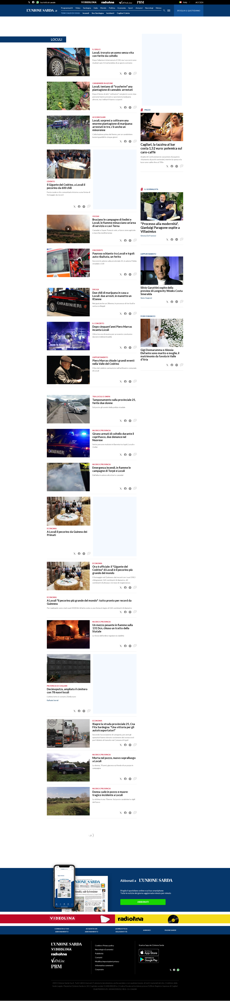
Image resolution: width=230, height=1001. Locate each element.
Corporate (99, 969)
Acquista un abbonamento (91, 930)
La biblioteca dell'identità (121, 930)
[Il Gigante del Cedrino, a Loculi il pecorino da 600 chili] (68, 164)
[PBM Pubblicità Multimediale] (140, 2)
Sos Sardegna (98, 13)
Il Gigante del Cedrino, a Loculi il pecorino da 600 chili (66, 186)
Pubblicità (99, 953)
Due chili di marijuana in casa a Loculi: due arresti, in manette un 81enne (112, 296)
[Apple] (159, 952)
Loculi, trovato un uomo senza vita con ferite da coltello (113, 54)
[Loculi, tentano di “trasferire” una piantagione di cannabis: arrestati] (68, 96)
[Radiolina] (107, 2)
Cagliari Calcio (123, 13)
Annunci (139, 8)
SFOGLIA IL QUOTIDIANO (188, 10)
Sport (130, 8)
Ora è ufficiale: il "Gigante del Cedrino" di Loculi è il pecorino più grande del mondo (112, 570)
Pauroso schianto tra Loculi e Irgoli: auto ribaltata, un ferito (113, 255)
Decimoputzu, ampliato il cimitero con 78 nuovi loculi (67, 690)
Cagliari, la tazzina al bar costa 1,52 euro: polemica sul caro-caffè (161, 148)
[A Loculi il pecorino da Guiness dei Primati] (68, 511)
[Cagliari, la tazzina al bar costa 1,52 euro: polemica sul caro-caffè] (162, 127)
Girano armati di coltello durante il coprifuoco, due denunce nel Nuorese (113, 437)
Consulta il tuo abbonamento (62, 930)
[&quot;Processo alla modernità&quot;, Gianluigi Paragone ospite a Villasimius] (162, 206)
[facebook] (33, 2)
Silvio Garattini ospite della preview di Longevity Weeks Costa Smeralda (162, 291)
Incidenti (110, 13)
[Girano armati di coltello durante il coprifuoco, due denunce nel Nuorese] (68, 443)
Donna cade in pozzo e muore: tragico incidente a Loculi (110, 793)
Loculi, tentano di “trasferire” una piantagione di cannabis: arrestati (112, 88)
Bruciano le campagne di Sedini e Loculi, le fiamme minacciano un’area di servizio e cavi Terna (114, 222)
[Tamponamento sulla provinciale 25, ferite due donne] (68, 409)
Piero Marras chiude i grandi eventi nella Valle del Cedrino (113, 362)
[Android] (159, 959)
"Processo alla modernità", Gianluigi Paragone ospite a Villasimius (160, 227)
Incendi (86, 13)
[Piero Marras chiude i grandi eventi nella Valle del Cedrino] (68, 370)
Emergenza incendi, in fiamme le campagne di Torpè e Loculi (111, 469)
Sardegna (87, 8)
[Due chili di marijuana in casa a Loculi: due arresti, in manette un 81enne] (68, 302)
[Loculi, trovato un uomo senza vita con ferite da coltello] (68, 62)
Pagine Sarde (170, 930)
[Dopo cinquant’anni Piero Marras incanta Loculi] (68, 336)
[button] (120, 73)
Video (77, 8)
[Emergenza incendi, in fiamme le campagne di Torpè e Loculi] (68, 477)
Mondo (103, 8)
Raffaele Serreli (52, 700)
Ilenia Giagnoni (146, 298)
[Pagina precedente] (93, 835)
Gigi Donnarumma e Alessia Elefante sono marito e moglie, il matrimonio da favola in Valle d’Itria (160, 354)
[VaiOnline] (125, 2)
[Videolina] (89, 2)
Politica (112, 8)
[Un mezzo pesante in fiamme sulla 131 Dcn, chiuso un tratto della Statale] (68, 634)
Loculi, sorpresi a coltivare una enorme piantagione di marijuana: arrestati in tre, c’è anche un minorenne (112, 125)
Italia (96, 8)
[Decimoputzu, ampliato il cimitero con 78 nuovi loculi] (68, 668)
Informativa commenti (104, 965)
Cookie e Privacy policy (104, 945)
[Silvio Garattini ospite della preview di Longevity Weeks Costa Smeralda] (162, 270)
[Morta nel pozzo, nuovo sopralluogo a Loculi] (68, 767)
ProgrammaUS (67, 8)
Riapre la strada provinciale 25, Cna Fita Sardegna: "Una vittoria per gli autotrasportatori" (113, 727)
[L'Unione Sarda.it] (42, 10)
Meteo (158, 8)
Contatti (98, 957)
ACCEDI (199, 2)
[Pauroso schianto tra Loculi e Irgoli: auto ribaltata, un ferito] (68, 263)
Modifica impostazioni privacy (107, 961)
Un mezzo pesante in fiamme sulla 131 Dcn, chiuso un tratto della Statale (112, 628)
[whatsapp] (37, 2)
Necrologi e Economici (104, 949)
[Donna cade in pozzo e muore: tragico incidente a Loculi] (68, 801)
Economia (122, 8)
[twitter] (29, 2)
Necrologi (149, 8)
